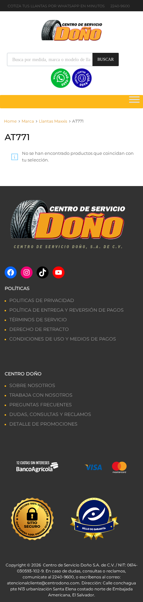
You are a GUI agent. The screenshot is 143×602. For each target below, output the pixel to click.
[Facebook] (11, 272)
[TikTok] (43, 272)
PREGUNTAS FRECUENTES (40, 405)
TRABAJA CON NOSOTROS (40, 395)
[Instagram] (27, 272)
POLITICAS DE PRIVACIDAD (41, 300)
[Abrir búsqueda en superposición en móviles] (63, 59)
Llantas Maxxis (53, 121)
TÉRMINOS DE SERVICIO (38, 320)
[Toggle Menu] (134, 101)
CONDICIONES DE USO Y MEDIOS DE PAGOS (62, 339)
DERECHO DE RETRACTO (39, 329)
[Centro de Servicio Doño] (71, 30)
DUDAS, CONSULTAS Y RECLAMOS (50, 414)
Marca (28, 121)
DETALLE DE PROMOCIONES (43, 424)
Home (10, 121)
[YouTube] (59, 272)
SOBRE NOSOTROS (32, 385)
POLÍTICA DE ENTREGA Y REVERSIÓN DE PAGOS (66, 310)
